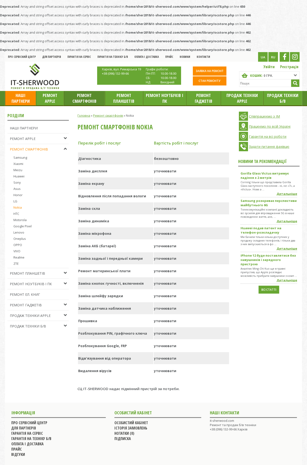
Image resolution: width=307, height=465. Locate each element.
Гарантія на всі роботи (267, 136)
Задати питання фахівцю (269, 146)
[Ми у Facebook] (284, 57)
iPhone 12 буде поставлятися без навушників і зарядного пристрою (268, 259)
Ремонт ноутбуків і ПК (164, 98)
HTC (16, 213)
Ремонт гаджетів (203, 98)
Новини (185, 57)
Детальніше (287, 194)
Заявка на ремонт (210, 71)
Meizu (17, 170)
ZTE (16, 263)
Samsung (20, 157)
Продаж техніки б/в (282, 98)
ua (263, 57)
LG (15, 201)
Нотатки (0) (124, 433)
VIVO (16, 251)
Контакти (203, 57)
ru (273, 57)
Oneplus (19, 238)
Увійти (269, 66)
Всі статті (268, 290)
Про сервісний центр (22, 57)
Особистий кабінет (131, 422)
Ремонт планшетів (123, 98)
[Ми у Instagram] (295, 57)
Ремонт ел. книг (25, 294)
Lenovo (18, 232)
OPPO (17, 245)
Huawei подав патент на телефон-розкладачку (261, 230)
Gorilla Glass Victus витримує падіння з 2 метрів (265, 175)
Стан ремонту (209, 81)
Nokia (17, 207)
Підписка (122, 438)
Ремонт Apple (50, 98)
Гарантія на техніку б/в (112, 57)
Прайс (169, 57)
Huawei (18, 176)
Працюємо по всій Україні (269, 126)
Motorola (20, 220)
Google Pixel (22, 226)
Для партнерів (51, 57)
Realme (18, 257)
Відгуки (18, 454)
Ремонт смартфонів (84, 98)
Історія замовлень (130, 428)
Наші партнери (21, 98)
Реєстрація (289, 66)
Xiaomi (18, 164)
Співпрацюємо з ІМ (264, 116)
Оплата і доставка (146, 57)
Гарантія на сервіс (79, 57)
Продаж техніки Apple (242, 98)
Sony (17, 182)
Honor (18, 195)
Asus (17, 189)
